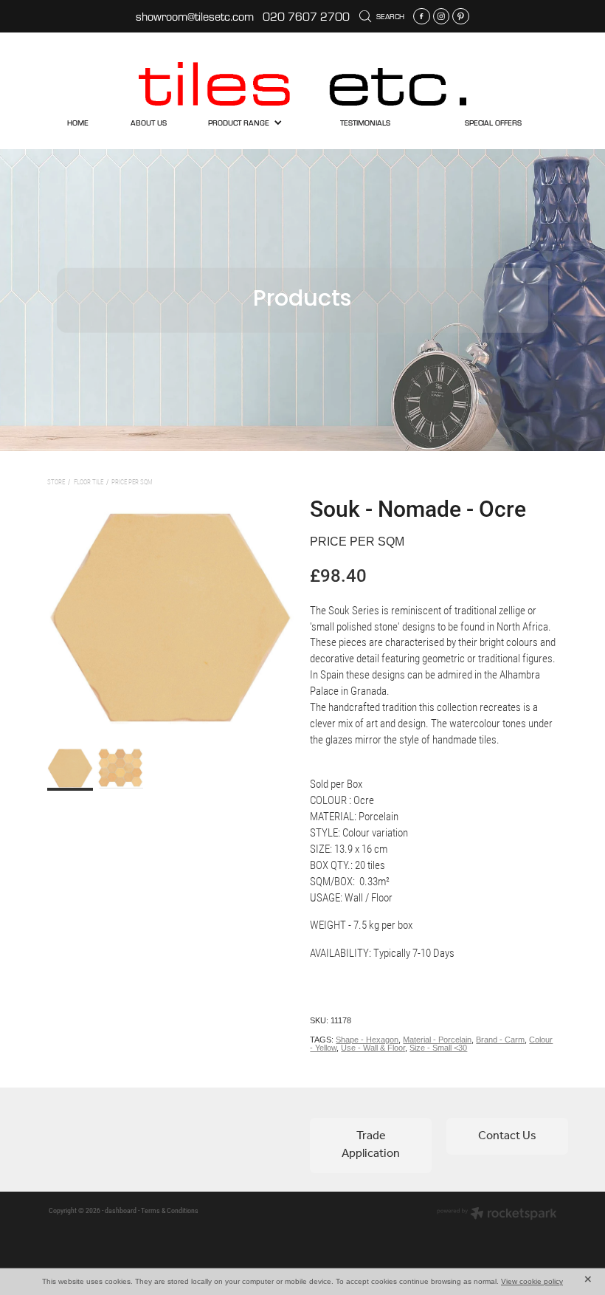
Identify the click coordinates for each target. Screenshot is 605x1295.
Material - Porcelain (437, 1039)
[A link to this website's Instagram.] (441, 16)
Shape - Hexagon (367, 1039)
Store (56, 482)
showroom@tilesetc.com (195, 16)
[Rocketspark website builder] (497, 1214)
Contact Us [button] (507, 1135)
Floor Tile (88, 482)
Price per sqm (132, 482)
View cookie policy (532, 1281)
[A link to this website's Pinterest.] (460, 16)
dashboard (120, 1210)
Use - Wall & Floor (373, 1047)
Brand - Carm (500, 1039)
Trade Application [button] (371, 1144)
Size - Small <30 (438, 1047)
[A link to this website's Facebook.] (421, 16)
